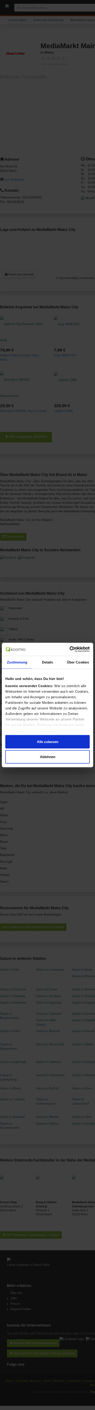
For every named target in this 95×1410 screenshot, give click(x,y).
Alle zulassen (47, 741)
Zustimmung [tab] (17, 662)
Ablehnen (47, 757)
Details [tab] (47, 662)
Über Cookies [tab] (78, 662)
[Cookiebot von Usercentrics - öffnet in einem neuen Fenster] (69, 649)
